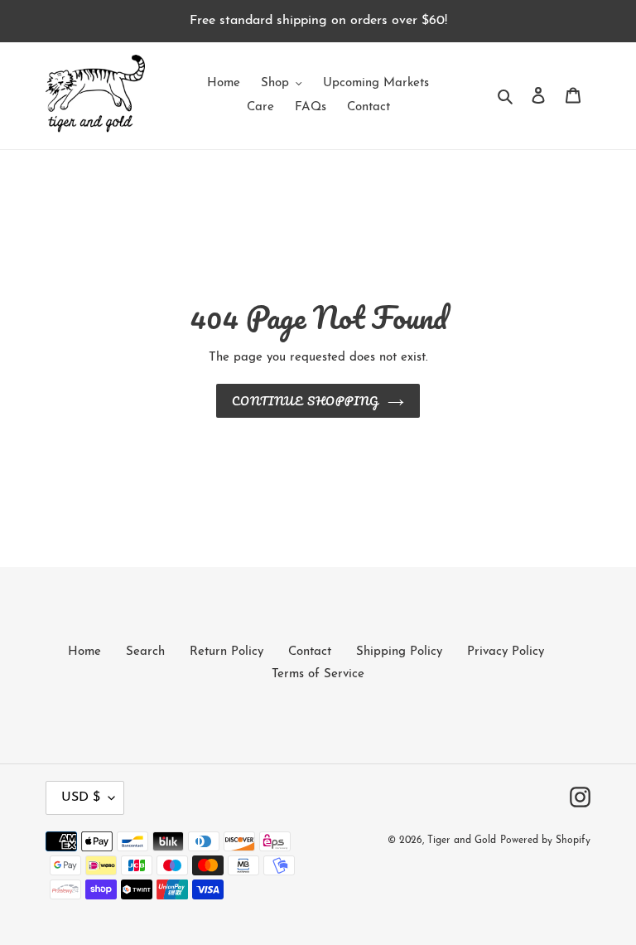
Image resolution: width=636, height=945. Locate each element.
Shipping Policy (399, 652)
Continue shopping (305, 400)
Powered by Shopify (545, 841)
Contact (309, 652)
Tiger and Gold (461, 841)
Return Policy (226, 652)
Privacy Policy (505, 652)
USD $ (80, 797)
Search (145, 652)
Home (84, 652)
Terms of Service (318, 674)
